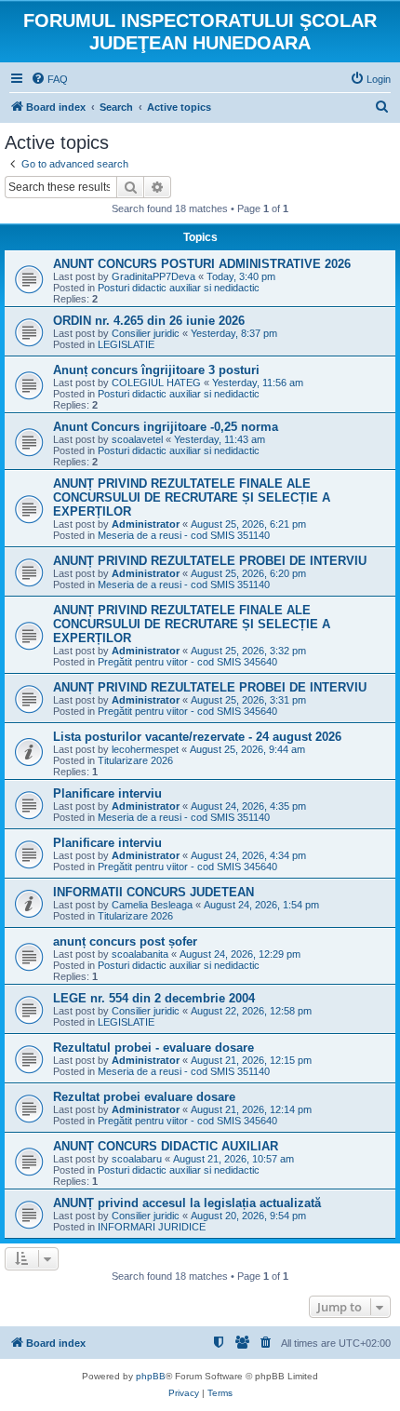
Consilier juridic (146, 333)
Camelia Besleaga (152, 904)
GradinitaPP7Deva (153, 276)
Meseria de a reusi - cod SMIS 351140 (184, 535)
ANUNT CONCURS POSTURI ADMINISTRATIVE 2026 (202, 264)
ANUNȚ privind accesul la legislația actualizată (187, 1203)
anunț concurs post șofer (125, 941)
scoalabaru (137, 1158)
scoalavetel (137, 439)
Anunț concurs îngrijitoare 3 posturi (156, 370)
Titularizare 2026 (135, 760)
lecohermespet (145, 749)
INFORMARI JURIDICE (152, 1226)
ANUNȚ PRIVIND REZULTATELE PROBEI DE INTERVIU (210, 561)
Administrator (146, 524)
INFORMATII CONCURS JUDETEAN (153, 892)
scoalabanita (140, 954)
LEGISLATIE (126, 344)
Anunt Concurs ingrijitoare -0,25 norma (165, 427)
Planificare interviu (107, 793)
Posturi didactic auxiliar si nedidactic (179, 287)
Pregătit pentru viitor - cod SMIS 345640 (187, 661)
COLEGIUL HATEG (156, 382)
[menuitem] (49, 79)
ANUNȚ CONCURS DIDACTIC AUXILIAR (165, 1146)
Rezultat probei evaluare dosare (144, 1097)
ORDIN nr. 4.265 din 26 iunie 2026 (149, 321)
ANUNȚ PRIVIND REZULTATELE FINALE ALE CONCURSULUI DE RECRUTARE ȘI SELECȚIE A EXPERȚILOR (191, 497)
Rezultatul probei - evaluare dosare (153, 1048)
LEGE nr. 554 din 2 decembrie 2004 (154, 998)
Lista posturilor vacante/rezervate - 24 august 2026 (197, 737)
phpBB (151, 1376)
